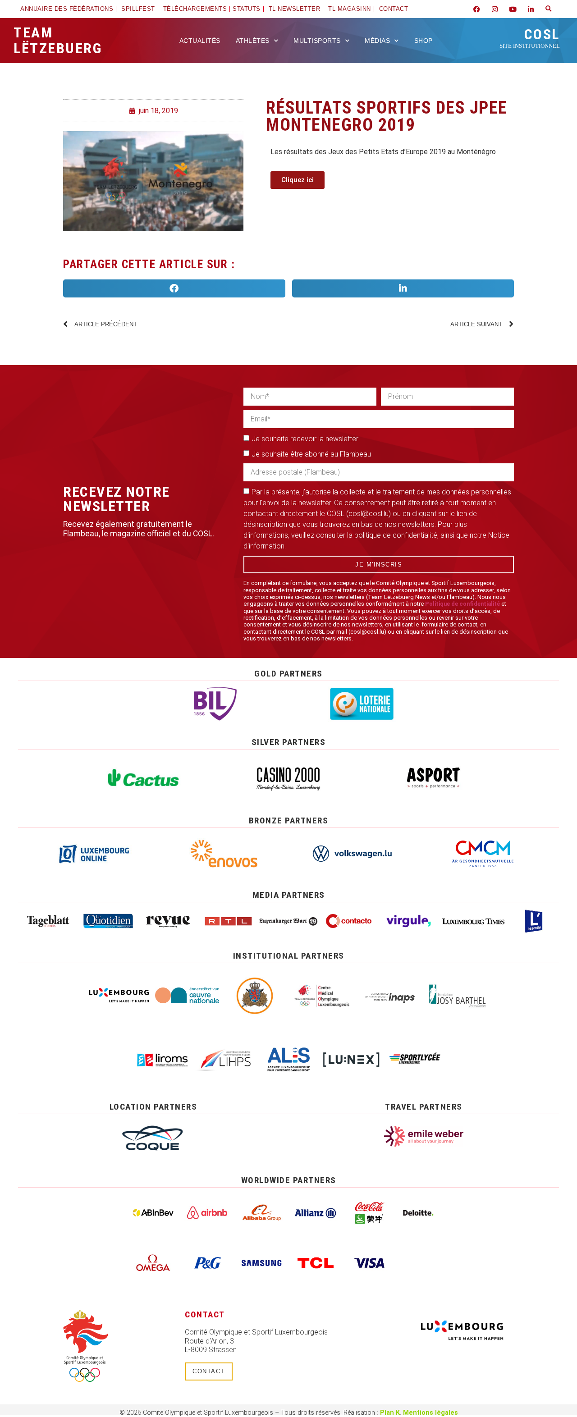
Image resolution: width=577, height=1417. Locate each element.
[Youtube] (512, 9)
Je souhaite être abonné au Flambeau (311, 454)
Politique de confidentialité (462, 603)
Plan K (390, 1413)
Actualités (199, 40)
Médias (377, 40)
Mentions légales (430, 1413)
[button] (548, 9)
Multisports (317, 40)
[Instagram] (494, 9)
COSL (529, 37)
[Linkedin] (530, 9)
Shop (423, 40)
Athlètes (253, 40)
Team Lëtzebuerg (58, 40)
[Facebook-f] (476, 9)
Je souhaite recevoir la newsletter (305, 438)
